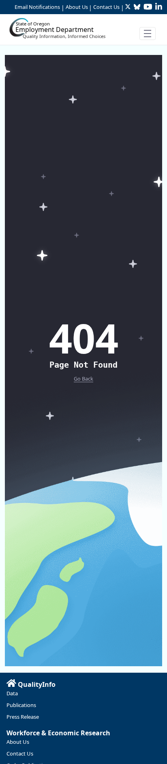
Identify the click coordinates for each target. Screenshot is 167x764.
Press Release (22, 716)
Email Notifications (37, 7)
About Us (77, 7)
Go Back (83, 378)
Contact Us (106, 7)
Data (12, 693)
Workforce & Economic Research (58, 732)
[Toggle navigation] (147, 33)
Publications (21, 705)
